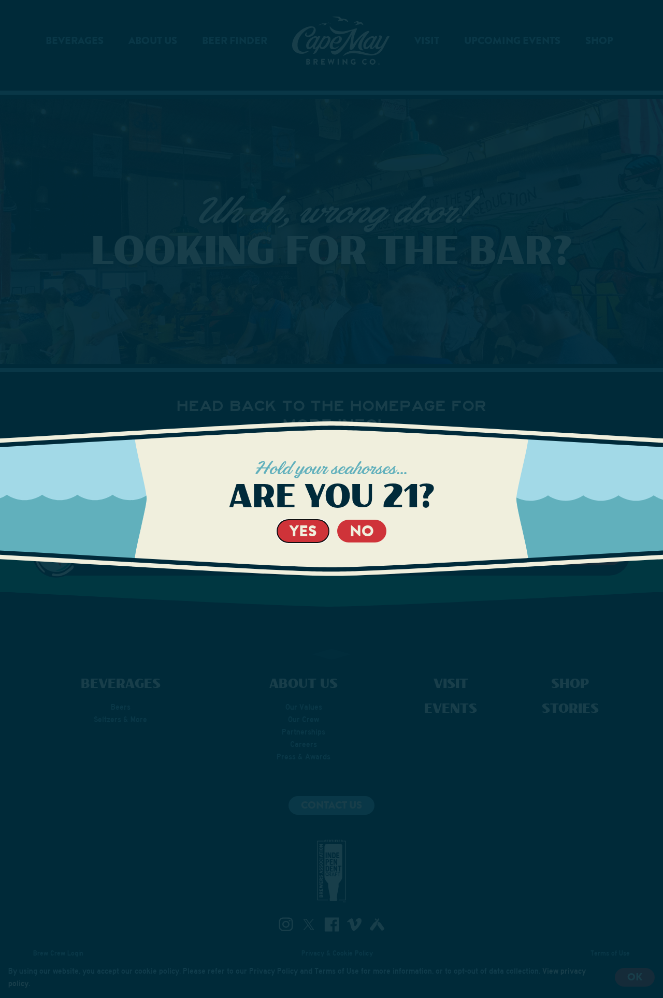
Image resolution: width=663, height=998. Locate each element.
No (362, 531)
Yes (303, 531)
